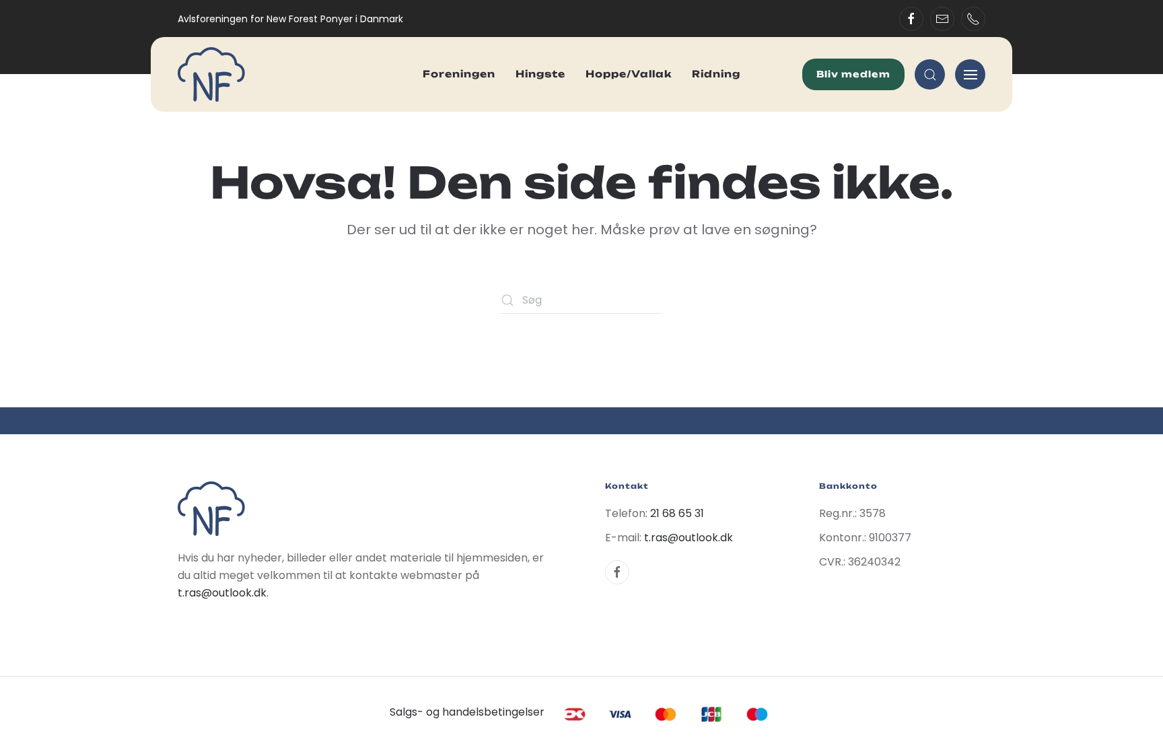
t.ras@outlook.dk (222, 593)
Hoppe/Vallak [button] (629, 73)
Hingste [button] (540, 73)
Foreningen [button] (459, 73)
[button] (930, 74)
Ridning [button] (716, 73)
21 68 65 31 (677, 513)
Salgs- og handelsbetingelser (467, 712)
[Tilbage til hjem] (211, 74)
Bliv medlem (853, 74)
